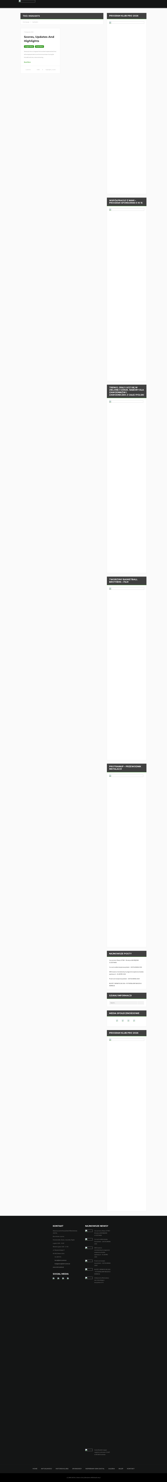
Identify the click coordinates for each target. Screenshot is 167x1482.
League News (29, 46)
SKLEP (120, 1469)
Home (35, 1469)
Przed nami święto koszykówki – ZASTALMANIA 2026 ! (124, 979)
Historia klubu (62, 1469)
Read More (27, 62)
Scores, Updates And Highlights (39, 39)
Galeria (111, 1469)
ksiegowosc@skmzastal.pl (62, 1264)
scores (54, 69)
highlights (48, 69)
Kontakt (131, 1469)
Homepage (26, 22)
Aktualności (46, 1469)
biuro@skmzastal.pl (60, 1260)
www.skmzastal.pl (58, 1267)
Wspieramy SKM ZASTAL (95, 1469)
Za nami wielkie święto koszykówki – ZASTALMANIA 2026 (125, 967)
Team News (39, 46)
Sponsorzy (77, 1469)
